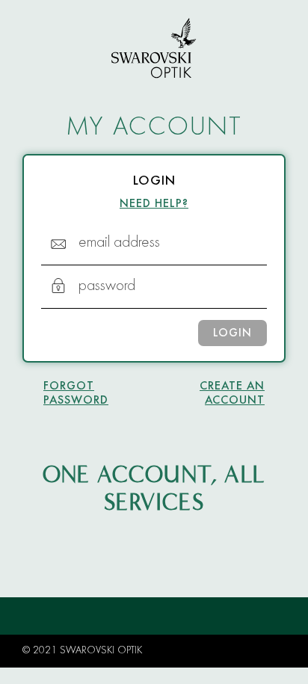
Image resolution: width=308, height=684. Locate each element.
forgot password (75, 393)
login (232, 333)
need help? (154, 204)
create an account (232, 393)
